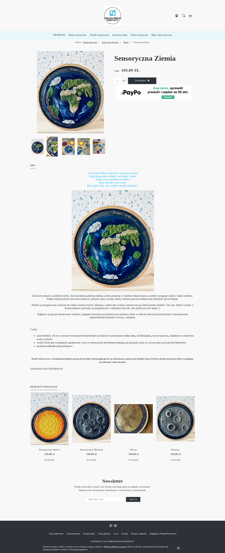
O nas (116, 534)
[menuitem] (59, 35)
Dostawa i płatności (139, 534)
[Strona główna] (112, 16)
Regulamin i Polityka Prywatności (163, 534)
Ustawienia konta (73, 534)
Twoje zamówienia (56, 534)
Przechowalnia (89, 534)
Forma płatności (104, 534)
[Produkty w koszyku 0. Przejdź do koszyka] (191, 16)
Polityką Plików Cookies (115, 546)
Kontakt (125, 534)
